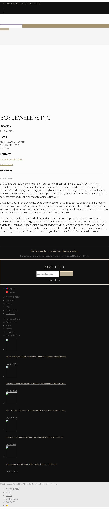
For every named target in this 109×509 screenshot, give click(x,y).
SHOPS (9, 303)
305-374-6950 (6, 164)
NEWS (8, 492)
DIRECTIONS (12, 310)
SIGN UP (4, 29)
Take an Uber (11, 322)
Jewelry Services (13, 335)
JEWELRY (10, 300)
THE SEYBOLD (13, 297)
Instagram (10, 332)
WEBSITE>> (6, 170)
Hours (8, 325)
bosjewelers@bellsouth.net (11, 159)
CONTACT (10, 313)
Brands (9, 328)
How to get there (13, 319)
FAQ (8, 307)
